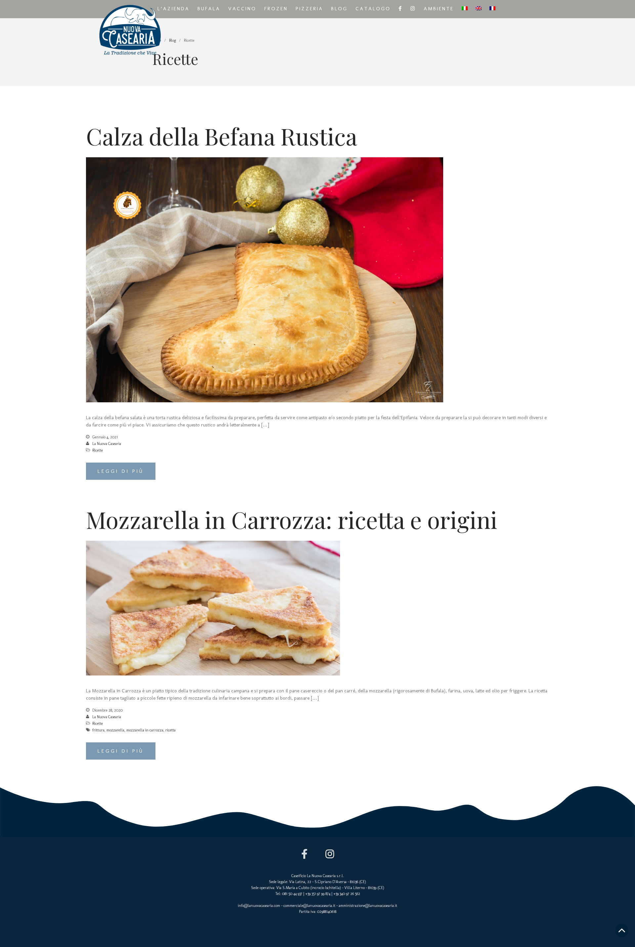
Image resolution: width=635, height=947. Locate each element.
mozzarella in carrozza (144, 730)
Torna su (621, 930)
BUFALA (208, 9)
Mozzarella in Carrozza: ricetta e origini (291, 519)
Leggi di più (121, 471)
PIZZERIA (309, 9)
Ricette (97, 450)
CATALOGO (373, 9)
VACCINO (242, 9)
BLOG (339, 9)
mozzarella (115, 730)
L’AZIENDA (173, 9)
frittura (98, 730)
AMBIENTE (439, 9)
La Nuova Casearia (106, 443)
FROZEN (276, 9)
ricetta (170, 730)
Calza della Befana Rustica (221, 135)
